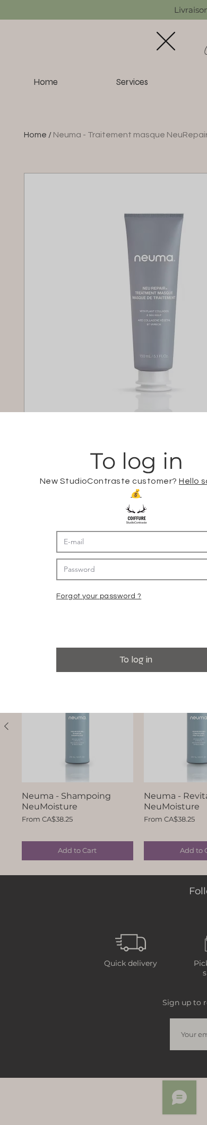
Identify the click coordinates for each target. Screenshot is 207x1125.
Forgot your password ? (98, 596)
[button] (166, 41)
